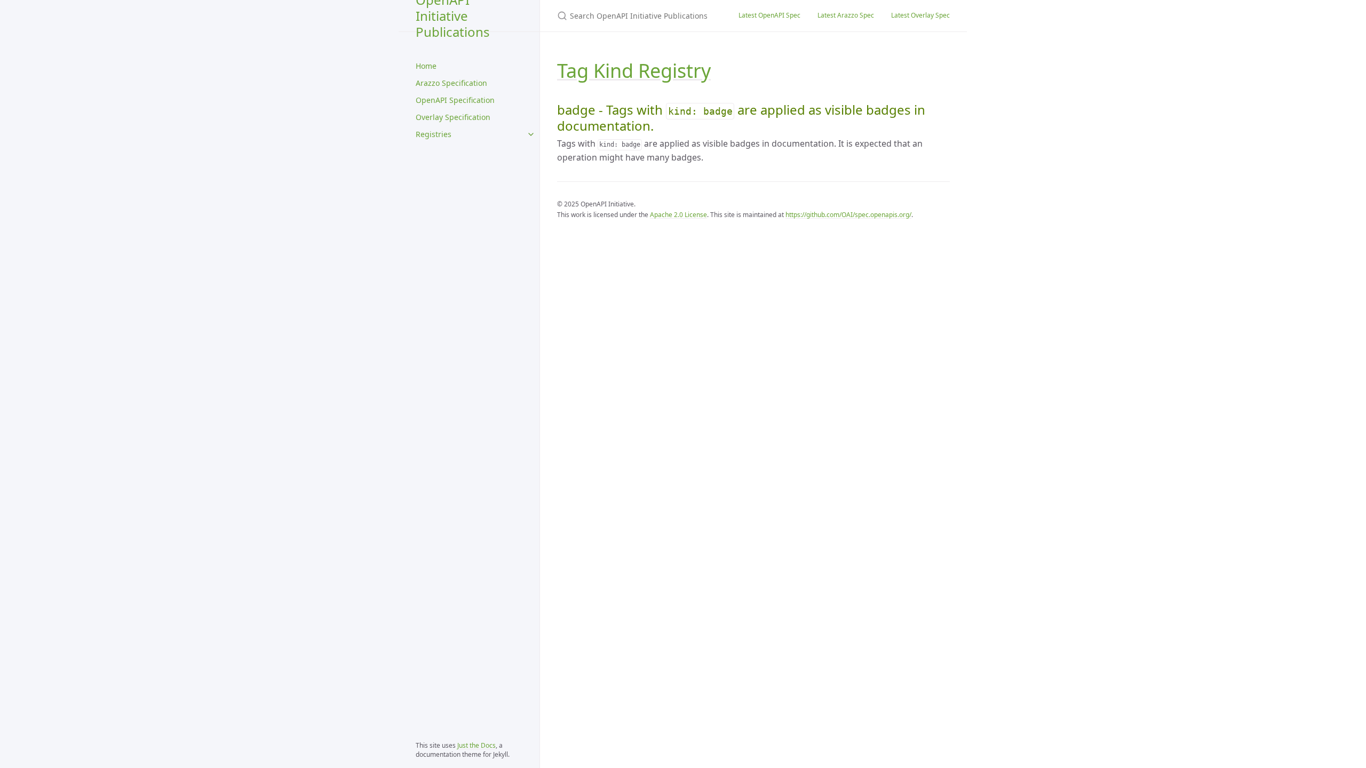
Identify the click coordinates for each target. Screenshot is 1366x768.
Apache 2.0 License (678, 214)
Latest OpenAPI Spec (769, 15)
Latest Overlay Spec (920, 15)
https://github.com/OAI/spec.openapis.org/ (848, 214)
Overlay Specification (453, 117)
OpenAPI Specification (455, 100)
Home (426, 66)
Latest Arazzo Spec (845, 15)
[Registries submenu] (530, 134)
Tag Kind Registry (634, 71)
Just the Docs (476, 745)
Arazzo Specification (451, 83)
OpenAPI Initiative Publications (453, 15)
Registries (433, 134)
